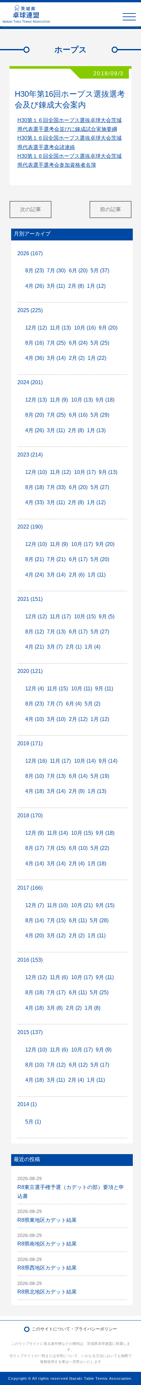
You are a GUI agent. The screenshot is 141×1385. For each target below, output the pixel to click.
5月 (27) (100, 487)
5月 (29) (100, 415)
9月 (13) (108, 472)
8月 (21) (34, 559)
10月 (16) (85, 328)
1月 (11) (97, 575)
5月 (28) (99, 920)
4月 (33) (34, 502)
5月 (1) (33, 1122)
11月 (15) (57, 688)
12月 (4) (34, 688)
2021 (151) (30, 599)
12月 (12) (36, 328)
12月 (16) (36, 761)
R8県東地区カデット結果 (47, 1220)
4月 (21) (34, 647)
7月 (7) (55, 703)
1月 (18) (97, 863)
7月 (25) (56, 343)
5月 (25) (100, 343)
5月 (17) (100, 1065)
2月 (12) (78, 719)
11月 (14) (57, 833)
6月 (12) (78, 1065)
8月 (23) (34, 270)
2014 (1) (27, 1104)
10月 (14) (85, 761)
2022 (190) (30, 527)
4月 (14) (34, 863)
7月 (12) (56, 1065)
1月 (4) (92, 647)
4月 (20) (34, 935)
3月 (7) (55, 647)
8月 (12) (34, 631)
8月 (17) (34, 848)
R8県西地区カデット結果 (47, 1268)
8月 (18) (34, 487)
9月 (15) (105, 905)
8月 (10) (34, 776)
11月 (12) (60, 472)
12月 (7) (34, 905)
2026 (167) (30, 253)
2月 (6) (77, 575)
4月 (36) (34, 358)
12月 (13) (36, 400)
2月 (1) (74, 647)
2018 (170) (30, 815)
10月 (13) (82, 400)
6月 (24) (78, 343)
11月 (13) (60, 328)
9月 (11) (104, 688)
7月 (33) (56, 487)
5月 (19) (100, 776)
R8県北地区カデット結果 (47, 1292)
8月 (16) (34, 343)
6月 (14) (78, 776)
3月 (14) (56, 358)
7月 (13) (56, 631)
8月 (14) (34, 920)
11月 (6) (59, 977)
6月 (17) (78, 559)
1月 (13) (96, 430)
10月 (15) (85, 616)
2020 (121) (30, 671)
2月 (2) (77, 358)
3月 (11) (56, 286)
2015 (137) (30, 1032)
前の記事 (110, 209)
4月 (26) (34, 286)
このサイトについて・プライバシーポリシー (74, 1328)
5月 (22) (100, 848)
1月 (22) (97, 358)
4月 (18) (34, 791)
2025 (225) (30, 310)
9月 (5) (106, 616)
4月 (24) (34, 575)
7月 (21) (56, 559)
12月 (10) (36, 472)
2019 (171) (30, 743)
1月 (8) (92, 1008)
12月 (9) (34, 833)
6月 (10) (78, 848)
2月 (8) (76, 286)
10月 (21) (82, 905)
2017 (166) (30, 888)
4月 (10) (34, 719)
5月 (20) (100, 559)
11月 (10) (57, 905)
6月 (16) (78, 415)
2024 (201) (30, 382)
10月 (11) (81, 688)
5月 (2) (92, 703)
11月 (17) (60, 616)
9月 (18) (105, 400)
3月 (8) (55, 1008)
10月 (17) (85, 472)
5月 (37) (100, 270)
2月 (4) (77, 863)
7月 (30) (56, 270)
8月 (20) (34, 415)
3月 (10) (56, 719)
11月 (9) (59, 400)
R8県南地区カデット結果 (47, 1244)
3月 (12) (56, 935)
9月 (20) (108, 328)
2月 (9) (77, 791)
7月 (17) (56, 992)
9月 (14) (108, 761)
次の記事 (30, 209)
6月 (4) (74, 703)
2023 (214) (30, 455)
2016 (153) (30, 960)
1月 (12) (96, 286)
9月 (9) (103, 1049)
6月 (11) (78, 920)
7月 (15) (56, 848)
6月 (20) (78, 270)
